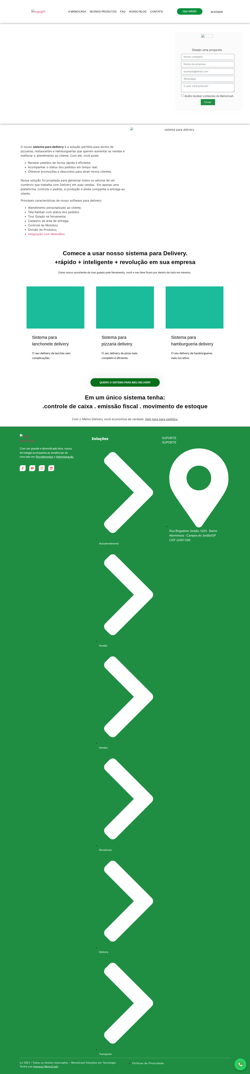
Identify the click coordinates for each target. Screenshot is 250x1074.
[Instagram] (42, 468)
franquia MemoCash (45, 1066)
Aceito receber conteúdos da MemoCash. (209, 95)
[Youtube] (32, 468)
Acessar (217, 11)
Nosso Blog (138, 11)
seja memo (189, 11)
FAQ (122, 11)
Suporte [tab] (169, 438)
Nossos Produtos (103, 11)
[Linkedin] (51, 468)
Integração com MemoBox (46, 234)
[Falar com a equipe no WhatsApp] (240, 1064)
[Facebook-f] (23, 468)
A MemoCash (77, 11)
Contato (156, 11)
